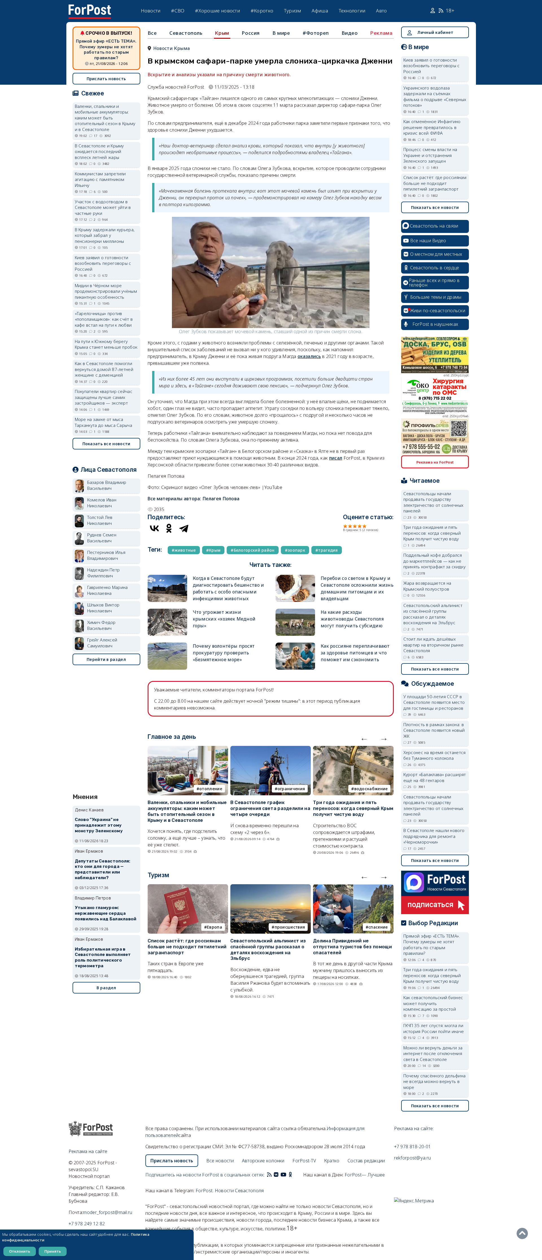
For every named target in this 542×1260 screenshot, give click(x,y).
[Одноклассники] (169, 528)
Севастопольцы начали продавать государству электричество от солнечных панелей (433, 502)
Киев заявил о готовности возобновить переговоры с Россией (103, 263)
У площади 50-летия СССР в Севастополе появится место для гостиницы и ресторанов (434, 702)
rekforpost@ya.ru (412, 1158)
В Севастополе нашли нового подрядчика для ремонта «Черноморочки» (434, 836)
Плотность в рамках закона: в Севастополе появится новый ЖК (434, 730)
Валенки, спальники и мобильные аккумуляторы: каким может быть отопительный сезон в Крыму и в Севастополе (187, 811)
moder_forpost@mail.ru (107, 1212)
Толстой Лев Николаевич (100, 520)
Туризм (292, 10)
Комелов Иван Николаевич (102, 502)
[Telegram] (184, 528)
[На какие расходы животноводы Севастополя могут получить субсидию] (295, 611)
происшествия (290, 927)
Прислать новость (106, 78)
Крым (222, 33)
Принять (52, 1251)
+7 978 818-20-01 (412, 1146)
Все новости (220, 1161)
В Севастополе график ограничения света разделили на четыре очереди (270, 808)
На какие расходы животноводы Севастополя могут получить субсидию (352, 619)
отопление (210, 788)
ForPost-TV (304, 1161)
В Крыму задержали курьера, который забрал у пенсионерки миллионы (105, 235)
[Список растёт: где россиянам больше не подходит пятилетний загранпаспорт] (188, 888)
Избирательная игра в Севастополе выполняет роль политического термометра (103, 957)
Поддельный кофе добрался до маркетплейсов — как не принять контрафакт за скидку (434, 560)
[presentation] (364, 738)
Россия (251, 33)
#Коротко (262, 10)
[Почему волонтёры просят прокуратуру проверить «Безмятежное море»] (167, 645)
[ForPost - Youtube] (283, 1175)
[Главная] (90, 8)
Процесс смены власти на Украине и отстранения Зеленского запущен (430, 155)
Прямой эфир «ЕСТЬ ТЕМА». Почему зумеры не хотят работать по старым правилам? (106, 49)
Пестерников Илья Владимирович (106, 555)
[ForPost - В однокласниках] (290, 1175)
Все (152, 33)
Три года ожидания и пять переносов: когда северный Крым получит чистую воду (353, 808)
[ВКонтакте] (154, 528)
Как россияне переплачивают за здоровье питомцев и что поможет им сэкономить (355, 653)
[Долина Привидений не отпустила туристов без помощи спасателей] (353, 888)
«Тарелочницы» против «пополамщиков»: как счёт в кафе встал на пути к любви (104, 319)
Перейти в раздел (106, 659)
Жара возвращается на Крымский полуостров (427, 586)
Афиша (320, 10)
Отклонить (19, 1251)
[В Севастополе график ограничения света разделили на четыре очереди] (270, 749)
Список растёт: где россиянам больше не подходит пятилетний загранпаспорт (187, 946)
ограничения (291, 788)
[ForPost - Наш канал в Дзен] (294, 1175)
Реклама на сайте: (414, 1128)
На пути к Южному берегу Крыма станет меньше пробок (106, 344)
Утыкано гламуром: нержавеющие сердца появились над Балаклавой (106, 913)
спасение (378, 927)
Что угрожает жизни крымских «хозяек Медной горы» (224, 619)
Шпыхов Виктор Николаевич (103, 607)
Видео (350, 33)
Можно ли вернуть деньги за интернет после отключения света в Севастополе (433, 1053)
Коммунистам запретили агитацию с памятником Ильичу (100, 179)
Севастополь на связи (434, 226)
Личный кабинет (435, 32)
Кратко (332, 1161)
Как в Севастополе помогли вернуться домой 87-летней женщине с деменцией (104, 369)
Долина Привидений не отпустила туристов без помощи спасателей (352, 946)
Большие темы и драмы (436, 297)
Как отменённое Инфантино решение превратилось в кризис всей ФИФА (432, 127)
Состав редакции (366, 1161)
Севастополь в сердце (434, 267)
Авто (381, 10)
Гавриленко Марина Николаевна (107, 590)
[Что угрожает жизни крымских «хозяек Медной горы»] (167, 611)
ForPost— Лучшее (365, 1175)
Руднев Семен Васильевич (102, 537)
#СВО (177, 10)
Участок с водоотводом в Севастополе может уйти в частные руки (103, 207)
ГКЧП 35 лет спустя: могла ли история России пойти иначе (433, 1028)
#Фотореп (316, 33)
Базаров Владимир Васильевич (106, 485)
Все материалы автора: (194, 498)
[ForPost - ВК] (276, 1175)
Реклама (381, 33)
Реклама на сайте (88, 1151)
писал (335, 458)
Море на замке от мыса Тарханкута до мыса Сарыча (103, 422)
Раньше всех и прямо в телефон (434, 282)
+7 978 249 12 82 (87, 1223)
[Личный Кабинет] (433, 11)
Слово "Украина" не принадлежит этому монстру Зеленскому (99, 825)
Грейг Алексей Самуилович (102, 642)
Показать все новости (106, 443)
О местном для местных (436, 254)
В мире (281, 33)
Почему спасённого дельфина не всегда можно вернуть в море (434, 1081)
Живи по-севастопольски (437, 310)
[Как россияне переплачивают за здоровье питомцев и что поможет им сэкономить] (295, 645)
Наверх (524, 1233)
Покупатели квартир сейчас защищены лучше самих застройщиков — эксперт (104, 397)
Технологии (352, 10)
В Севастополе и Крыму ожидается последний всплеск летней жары (99, 151)
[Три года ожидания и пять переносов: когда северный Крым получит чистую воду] (353, 749)
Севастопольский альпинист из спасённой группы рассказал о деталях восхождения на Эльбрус (268, 949)
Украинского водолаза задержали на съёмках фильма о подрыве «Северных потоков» (434, 96)
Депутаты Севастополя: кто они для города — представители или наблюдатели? (102, 869)
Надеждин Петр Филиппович (103, 572)
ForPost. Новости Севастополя (230, 1190)
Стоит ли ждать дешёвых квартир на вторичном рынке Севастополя (433, 644)
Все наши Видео (428, 240)
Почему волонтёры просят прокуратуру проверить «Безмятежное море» (224, 653)
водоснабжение (371, 788)
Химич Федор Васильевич (101, 625)
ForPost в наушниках (435, 324)
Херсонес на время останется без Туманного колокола (434, 755)
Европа (214, 927)
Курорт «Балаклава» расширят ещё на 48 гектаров (434, 777)
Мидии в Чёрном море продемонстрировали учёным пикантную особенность (106, 291)
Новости (151, 10)
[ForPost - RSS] (269, 1175)
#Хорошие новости (217, 10)
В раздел (106, 987)
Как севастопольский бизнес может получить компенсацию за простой (433, 1003)
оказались (309, 356)
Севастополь (186, 33)
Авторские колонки (263, 1161)
